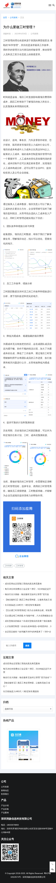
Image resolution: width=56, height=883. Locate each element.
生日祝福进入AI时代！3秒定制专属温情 (23, 605)
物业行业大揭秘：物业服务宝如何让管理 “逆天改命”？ (27, 677)
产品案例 (5, 813)
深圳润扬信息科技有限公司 (34, 877)
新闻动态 (5, 790)
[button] (50, 5)
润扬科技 (7, 34)
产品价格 (5, 809)
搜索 (27, 645)
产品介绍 (5, 806)
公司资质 (5, 787)
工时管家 (8, 566)
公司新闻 (13, 17)
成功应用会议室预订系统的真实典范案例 (23, 583)
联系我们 (5, 794)
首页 (5, 17)
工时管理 (19, 566)
